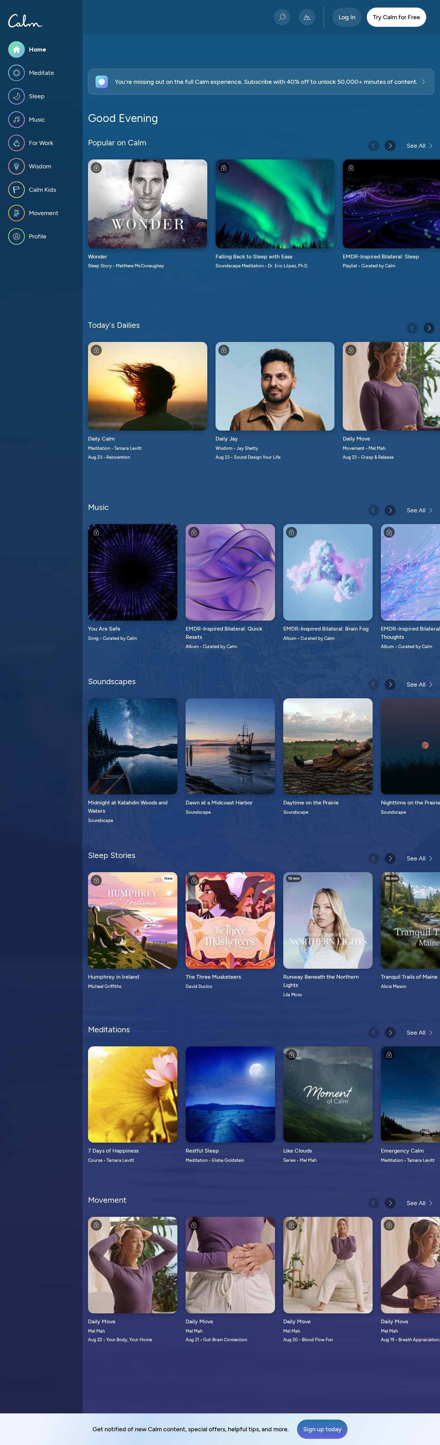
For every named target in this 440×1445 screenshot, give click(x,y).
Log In (347, 17)
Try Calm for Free (396, 17)
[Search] (282, 17)
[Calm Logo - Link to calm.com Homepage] (25, 20)
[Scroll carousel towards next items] (390, 145)
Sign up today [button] (322, 1429)
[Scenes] (307, 17)
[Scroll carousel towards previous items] (373, 145)
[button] (261, 82)
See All (416, 145)
